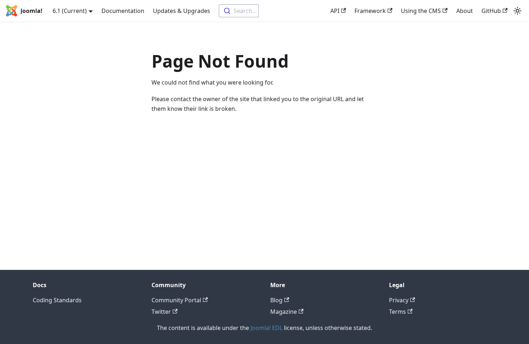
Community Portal (176, 300)
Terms (397, 312)
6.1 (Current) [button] (70, 11)
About (464, 11)
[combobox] (239, 10)
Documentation (122, 11)
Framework (370, 11)
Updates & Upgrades (181, 11)
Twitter (161, 312)
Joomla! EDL (266, 328)
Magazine (283, 312)
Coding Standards (57, 300)
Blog (276, 300)
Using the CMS (421, 11)
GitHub (491, 11)
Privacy (398, 300)
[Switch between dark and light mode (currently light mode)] (517, 11)
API (334, 11)
